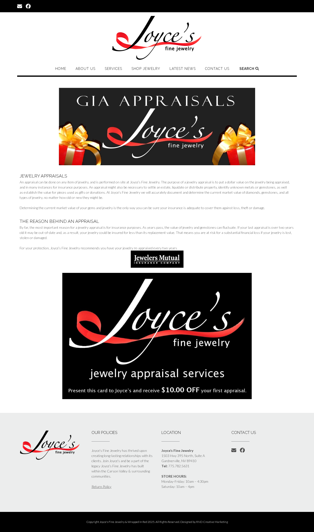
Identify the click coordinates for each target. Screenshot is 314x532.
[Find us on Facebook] (28, 6)
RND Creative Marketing (212, 522)
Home (60, 69)
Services (113, 69)
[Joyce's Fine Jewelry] (157, 38)
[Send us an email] (19, 6)
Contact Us (217, 69)
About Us (85, 69)
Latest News (183, 69)
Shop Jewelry (145, 69)
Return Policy (101, 486)
